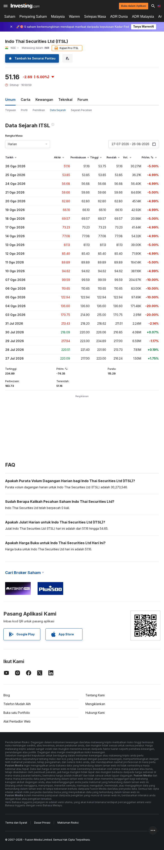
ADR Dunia (119, 16)
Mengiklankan (95, 704)
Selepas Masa (95, 16)
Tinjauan (10, 110)
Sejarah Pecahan (81, 110)
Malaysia (58, 16)
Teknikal (65, 99)
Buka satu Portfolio (16, 712)
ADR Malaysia (143, 16)
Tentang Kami (95, 695)
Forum (83, 99)
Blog (6, 695)
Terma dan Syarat (16, 822)
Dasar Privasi (42, 822)
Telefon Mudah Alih (17, 704)
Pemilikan (39, 110)
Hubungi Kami (95, 712)
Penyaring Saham (33, 16)
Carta (25, 99)
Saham (9, 16)
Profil (24, 110)
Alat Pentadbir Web (17, 721)
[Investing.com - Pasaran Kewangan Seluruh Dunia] (25, 6)
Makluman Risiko (68, 822)
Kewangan (44, 99)
